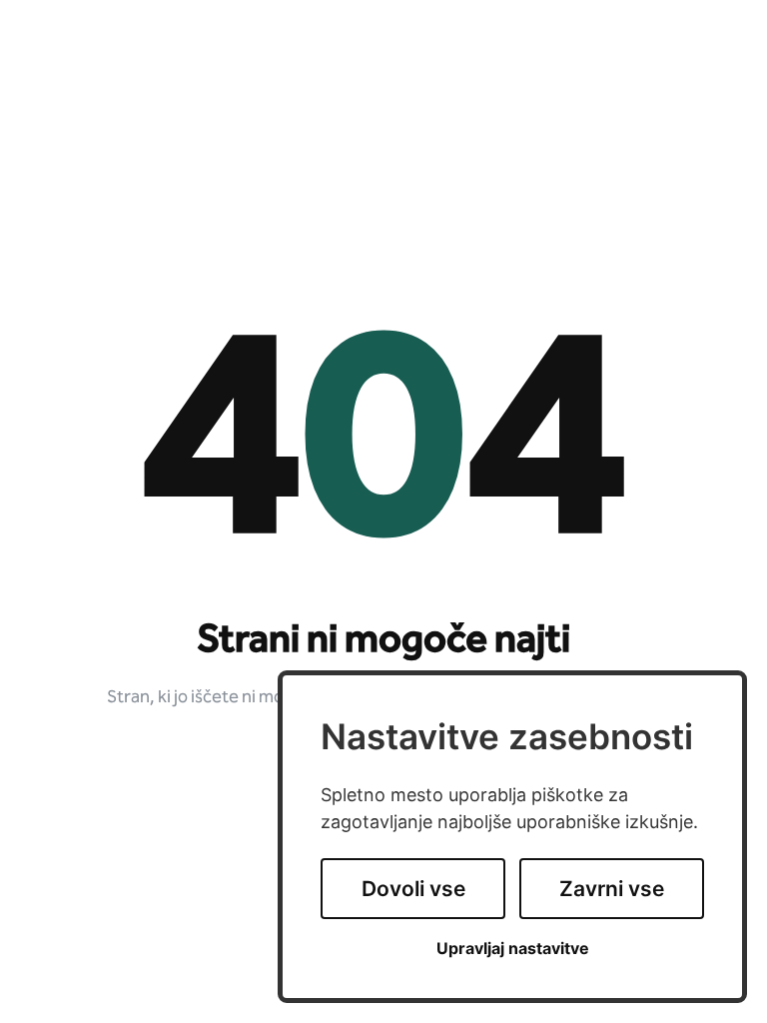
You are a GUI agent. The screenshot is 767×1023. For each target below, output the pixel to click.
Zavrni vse (611, 888)
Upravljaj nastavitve (512, 948)
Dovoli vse (413, 888)
